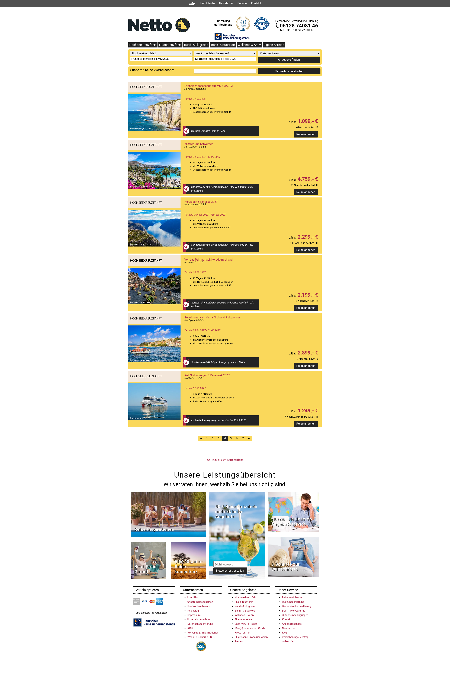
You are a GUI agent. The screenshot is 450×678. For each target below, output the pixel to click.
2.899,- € (307, 353)
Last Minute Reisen (246, 623)
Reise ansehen (305, 134)
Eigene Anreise (274, 45)
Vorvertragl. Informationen (202, 632)
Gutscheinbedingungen (295, 615)
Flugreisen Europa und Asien (251, 637)
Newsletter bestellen (230, 570)
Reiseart (240, 641)
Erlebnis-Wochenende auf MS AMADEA (208, 86)
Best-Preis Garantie (145, 569)
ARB (190, 628)
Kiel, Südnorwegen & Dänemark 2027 (207, 375)
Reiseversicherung (292, 597)
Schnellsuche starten (289, 71)
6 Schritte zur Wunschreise (285, 567)
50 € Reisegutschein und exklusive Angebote (236, 511)
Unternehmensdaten (199, 619)
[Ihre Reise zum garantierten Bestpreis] (262, 23)
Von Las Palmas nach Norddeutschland (208, 259)
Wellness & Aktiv (249, 45)
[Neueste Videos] (168, 514)
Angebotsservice (292, 623)
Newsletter (288, 628)
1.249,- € (307, 411)
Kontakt (286, 619)
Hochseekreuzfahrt (142, 45)
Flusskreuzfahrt (170, 45)
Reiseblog (193, 610)
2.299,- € (307, 237)
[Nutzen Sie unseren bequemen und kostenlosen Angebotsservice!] (293, 511)
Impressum (194, 615)
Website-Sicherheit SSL (201, 637)
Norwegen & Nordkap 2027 (201, 201)
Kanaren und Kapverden (198, 144)
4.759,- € (307, 179)
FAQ (284, 632)
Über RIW (192, 597)
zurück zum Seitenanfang (225, 460)
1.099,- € (307, 121)
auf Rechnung (223, 24)
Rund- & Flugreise (196, 45)
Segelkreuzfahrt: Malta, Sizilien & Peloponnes (212, 317)
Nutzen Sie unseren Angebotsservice (291, 522)
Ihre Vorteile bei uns (199, 606)
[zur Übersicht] (159, 25)
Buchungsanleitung (293, 601)
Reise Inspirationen (154, 529)
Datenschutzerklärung (200, 623)
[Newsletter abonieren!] (237, 535)
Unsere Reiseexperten (200, 601)
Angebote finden (289, 59)
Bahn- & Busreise (223, 45)
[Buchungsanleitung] (293, 556)
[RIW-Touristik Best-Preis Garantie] (148, 560)
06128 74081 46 (299, 26)
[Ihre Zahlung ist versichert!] (231, 36)
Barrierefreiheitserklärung (296, 606)
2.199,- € (307, 295)
